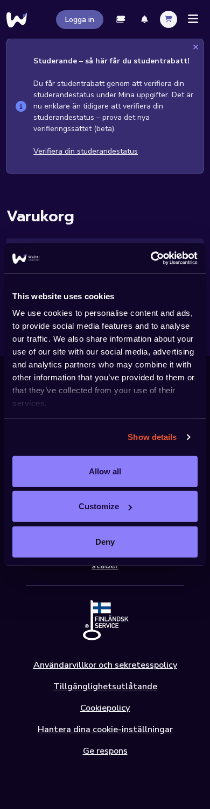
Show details (152, 437)
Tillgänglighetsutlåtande (105, 686)
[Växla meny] (193, 19)
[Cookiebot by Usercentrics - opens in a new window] (151, 258)
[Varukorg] (168, 19)
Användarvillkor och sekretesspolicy (105, 665)
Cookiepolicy (105, 708)
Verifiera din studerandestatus (85, 151)
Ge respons (105, 751)
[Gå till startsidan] (16, 19)
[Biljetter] (120, 19)
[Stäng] (195, 47)
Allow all (105, 470)
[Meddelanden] (144, 19)
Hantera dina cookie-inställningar (105, 729)
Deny (105, 541)
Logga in (79, 20)
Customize (99, 506)
